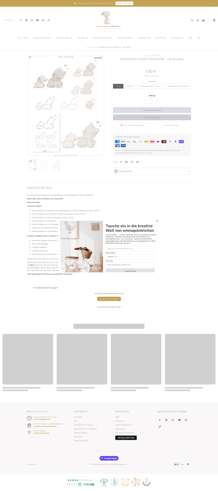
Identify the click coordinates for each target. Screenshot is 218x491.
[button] (152, 110)
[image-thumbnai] (32, 164)
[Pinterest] (26, 20)
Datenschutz (120, 429)
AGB (117, 417)
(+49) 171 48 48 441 (41, 433)
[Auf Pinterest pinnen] (126, 162)
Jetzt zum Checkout (152, 117)
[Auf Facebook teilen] (121, 162)
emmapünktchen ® (152, 55)
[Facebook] (21, 20)
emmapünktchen (103, 464)
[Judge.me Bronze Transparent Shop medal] (136, 482)
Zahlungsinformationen (124, 433)
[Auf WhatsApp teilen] (132, 162)
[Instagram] (32, 20)
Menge (152, 95)
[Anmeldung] (197, 20)
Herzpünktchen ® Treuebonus (85, 429)
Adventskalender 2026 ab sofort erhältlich (95, 3)
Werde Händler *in (81, 440)
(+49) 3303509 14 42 (42, 419)
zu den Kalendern (124, 3)
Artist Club (78, 437)
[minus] (146, 100)
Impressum (119, 421)
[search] (192, 20)
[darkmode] (212, 20)
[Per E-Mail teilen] (137, 162)
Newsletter (78, 417)
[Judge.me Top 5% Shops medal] (146, 482)
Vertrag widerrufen (126, 438)
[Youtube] (37, 20)
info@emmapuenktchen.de (45, 426)
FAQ (75, 421)
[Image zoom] (66, 106)
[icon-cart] (203, 20)
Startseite (90, 47)
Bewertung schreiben (109, 299)
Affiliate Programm (81, 433)
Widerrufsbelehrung (123, 425)
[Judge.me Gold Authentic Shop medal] (125, 482)
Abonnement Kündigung (83, 425)
